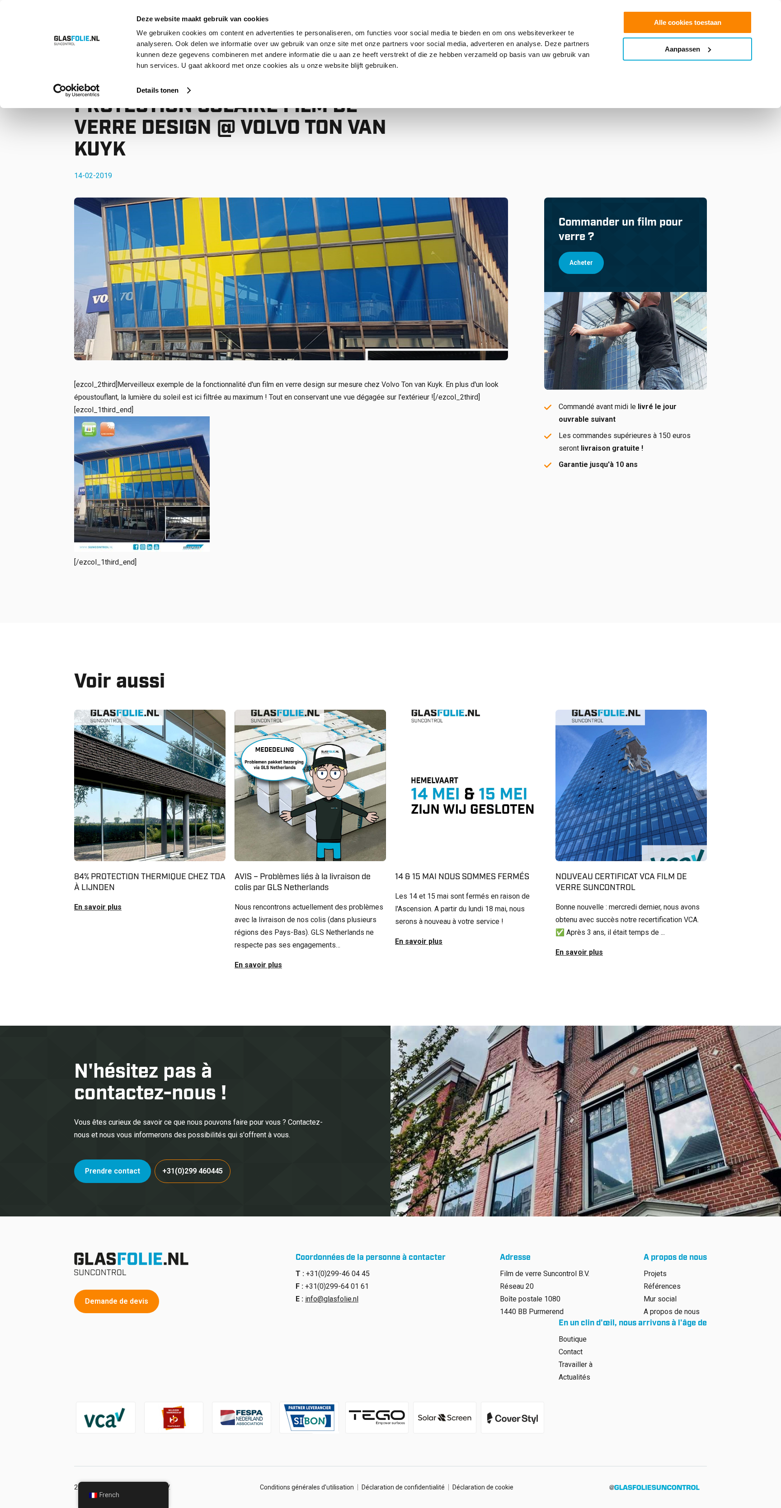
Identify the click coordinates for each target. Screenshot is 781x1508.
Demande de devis (116, 1301)
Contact (571, 1352)
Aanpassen (682, 49)
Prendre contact (112, 1171)
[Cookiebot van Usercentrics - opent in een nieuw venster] (76, 90)
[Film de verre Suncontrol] (134, 1264)
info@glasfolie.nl (331, 1299)
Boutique (573, 1339)
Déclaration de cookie (482, 1487)
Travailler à (576, 1364)
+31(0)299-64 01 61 (337, 1286)
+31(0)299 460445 (192, 1171)
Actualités (574, 1377)
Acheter (581, 262)
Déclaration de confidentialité (403, 1487)
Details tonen (157, 90)
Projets (655, 1273)
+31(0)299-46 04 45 (338, 1273)
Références (662, 1286)
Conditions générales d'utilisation (307, 1487)
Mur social (660, 1299)
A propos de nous (672, 1311)
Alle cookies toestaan (687, 22)
